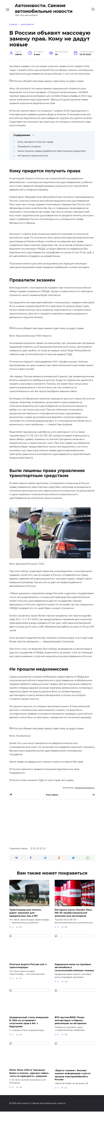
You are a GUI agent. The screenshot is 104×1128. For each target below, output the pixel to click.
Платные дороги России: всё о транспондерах (28, 966)
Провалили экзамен (29, 146)
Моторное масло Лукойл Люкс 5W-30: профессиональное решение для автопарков (73, 913)
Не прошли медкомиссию (33, 155)
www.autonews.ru (85, 787)
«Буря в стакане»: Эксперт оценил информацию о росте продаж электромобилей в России (73, 1075)
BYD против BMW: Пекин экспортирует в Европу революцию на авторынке (71, 1020)
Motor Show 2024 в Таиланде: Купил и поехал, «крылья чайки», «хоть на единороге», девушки (29, 1073)
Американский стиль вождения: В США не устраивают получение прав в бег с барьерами (29, 1022)
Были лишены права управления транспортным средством (52, 151)
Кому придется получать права (35, 142)
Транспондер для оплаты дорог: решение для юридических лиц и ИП (25, 913)
